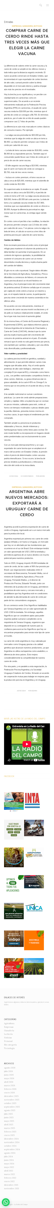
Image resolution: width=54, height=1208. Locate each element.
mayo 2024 (9, 1163)
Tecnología (9, 1048)
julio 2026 (8, 1071)
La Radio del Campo (21, 1204)
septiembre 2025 (12, 1107)
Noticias (38, 26)
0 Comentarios (27, 476)
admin (42, 476)
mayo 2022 (9, 1167)
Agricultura (9, 1023)
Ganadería (27, 26)
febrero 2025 (10, 1131)
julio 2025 (8, 1114)
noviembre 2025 (11, 1099)
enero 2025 (9, 1135)
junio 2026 (9, 1075)
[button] (6, 1202)
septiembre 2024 (12, 1149)
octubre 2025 (10, 1103)
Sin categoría (10, 1044)
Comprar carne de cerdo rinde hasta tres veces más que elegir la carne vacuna (27, 42)
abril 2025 (8, 1124)
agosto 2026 (9, 1067)
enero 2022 (9, 1181)
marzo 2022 (9, 1174)
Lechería (8, 1034)
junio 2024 (9, 1160)
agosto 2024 (9, 1153)
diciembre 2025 (11, 1096)
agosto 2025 (9, 1110)
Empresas (16, 26)
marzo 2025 (9, 1128)
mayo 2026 (9, 1078)
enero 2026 (9, 1092)
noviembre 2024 (11, 1142)
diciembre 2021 (11, 1185)
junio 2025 (9, 1117)
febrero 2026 (10, 1089)
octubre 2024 (10, 1146)
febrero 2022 (10, 1178)
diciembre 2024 (11, 1139)
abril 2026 (8, 1082)
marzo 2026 (9, 1085)
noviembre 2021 (11, 1188)
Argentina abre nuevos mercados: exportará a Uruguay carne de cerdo (27, 503)
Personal (8, 1041)
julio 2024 (8, 1156)
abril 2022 (8, 1170)
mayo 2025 (9, 1121)
